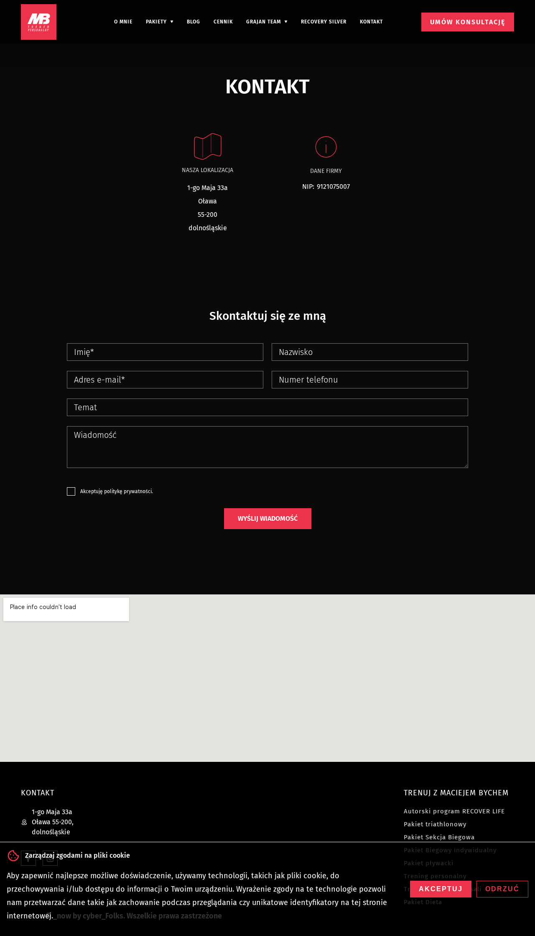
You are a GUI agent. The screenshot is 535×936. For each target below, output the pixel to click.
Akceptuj (441, 888)
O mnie (123, 22)
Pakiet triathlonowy (435, 824)
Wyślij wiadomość (268, 518)
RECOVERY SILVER (323, 22)
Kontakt (371, 22)
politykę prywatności (128, 491)
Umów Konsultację (467, 22)
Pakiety (156, 22)
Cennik (223, 22)
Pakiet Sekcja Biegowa (439, 837)
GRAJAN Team (263, 22)
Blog (193, 22)
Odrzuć (502, 888)
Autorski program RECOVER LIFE (454, 811)
